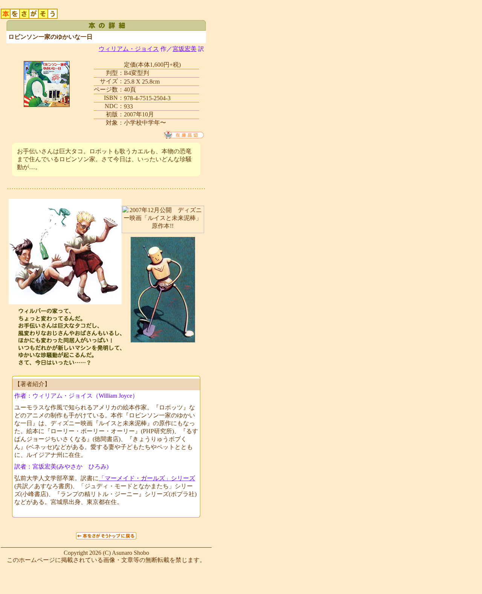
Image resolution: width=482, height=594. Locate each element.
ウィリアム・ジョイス (129, 49)
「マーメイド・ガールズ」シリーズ (147, 478)
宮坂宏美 (184, 49)
